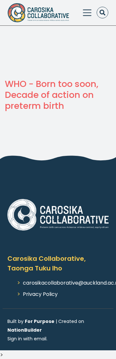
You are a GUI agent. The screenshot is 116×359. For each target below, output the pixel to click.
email (40, 338)
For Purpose (39, 321)
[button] (102, 12)
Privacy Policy (40, 294)
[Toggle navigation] (87, 12)
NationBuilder (24, 330)
